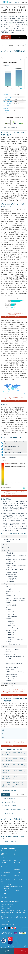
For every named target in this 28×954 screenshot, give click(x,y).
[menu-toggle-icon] (2, 2)
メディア (3, 869)
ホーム (3, 850)
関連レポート (6, 794)
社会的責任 (17, 869)
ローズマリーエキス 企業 (9, 841)
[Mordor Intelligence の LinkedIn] (2, 928)
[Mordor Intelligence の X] (8, 928)
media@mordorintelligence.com (12, 906)
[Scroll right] (26, 45)
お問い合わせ (4, 854)
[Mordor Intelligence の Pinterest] (12, 928)
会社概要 (3, 863)
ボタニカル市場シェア (8, 813)
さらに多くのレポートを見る (17, 794)
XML (2, 857)
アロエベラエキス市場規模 (9, 805)
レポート (16, 850)
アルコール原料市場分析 (8, 798)
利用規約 (16, 876)
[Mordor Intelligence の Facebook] (5, 928)
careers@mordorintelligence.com (9, 921)
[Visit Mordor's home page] (5, 2)
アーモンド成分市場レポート (10, 802)
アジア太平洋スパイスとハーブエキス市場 (13, 809)
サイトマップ (17, 854)
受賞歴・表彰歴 (5, 872)
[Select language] (23, 2)
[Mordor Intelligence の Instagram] (15, 928)
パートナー (17, 866)
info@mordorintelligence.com (11, 901)
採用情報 (3, 876)
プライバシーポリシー (7, 879)
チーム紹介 (17, 863)
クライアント (4, 866)
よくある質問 (17, 872)
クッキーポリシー (19, 879)
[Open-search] (26, 2)
